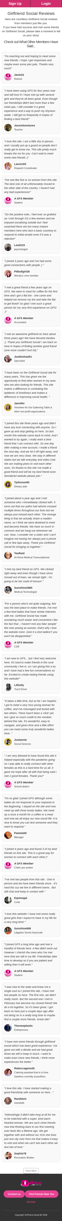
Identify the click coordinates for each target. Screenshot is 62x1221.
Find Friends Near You (41, 1194)
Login (46, 4)
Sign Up (15, 4)
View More (31, 1171)
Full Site (31, 1201)
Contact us (14, 1194)
